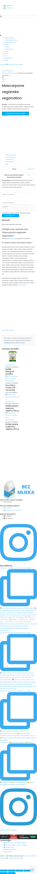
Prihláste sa (7, 343)
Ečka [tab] (7, 164)
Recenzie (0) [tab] (9, 159)
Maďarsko (31, 169)
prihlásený (12, 238)
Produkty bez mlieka (10, 42)
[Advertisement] (18, 135)
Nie (29, 175)
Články (6, 53)
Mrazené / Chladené (23, 115)
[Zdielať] (19, 871)
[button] (18, 35)
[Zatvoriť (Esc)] (27, 871)
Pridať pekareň (29, 12)
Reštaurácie (9, 49)
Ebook (5, 56)
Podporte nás (8, 58)
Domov (4, 71)
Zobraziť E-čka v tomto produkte (15, 113)
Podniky (6, 44)
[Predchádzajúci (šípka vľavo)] (4, 873)
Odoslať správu (10, 215)
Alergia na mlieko (9, 38)
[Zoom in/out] (4, 871)
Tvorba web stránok (30, 856)
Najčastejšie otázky (11, 40)
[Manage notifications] (32, 869)
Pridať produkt (7, 12)
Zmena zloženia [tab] (10, 157)
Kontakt (6, 60)
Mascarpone (13, 73)
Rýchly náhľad (10, 364)
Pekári (7, 47)
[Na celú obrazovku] (11, 871)
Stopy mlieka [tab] (9, 161)
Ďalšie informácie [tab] (11, 155)
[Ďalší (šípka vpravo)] (11, 873)
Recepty (6, 51)
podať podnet (21, 285)
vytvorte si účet (19, 343)
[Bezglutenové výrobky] (4, 79)
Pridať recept (17, 12)
